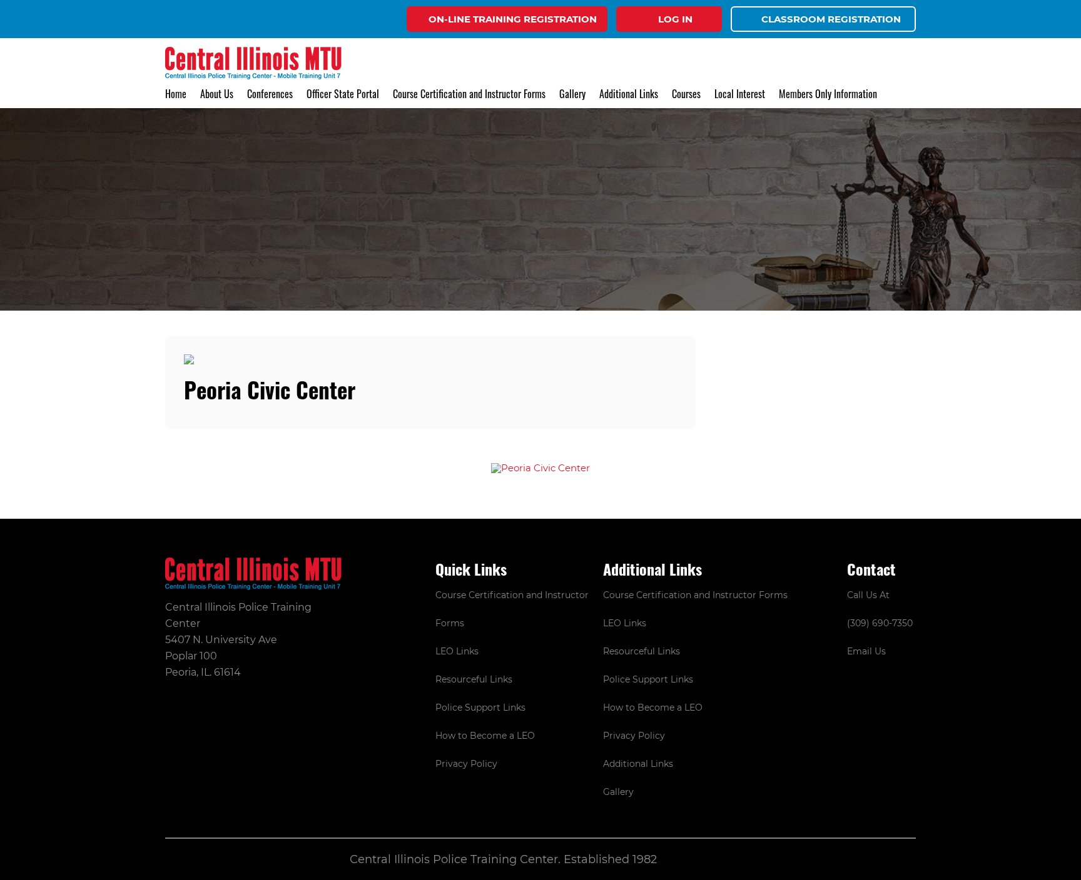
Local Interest (739, 93)
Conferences (270, 93)
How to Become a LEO (485, 735)
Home (175, 93)
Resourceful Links (473, 679)
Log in (675, 19)
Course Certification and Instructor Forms (469, 93)
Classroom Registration (831, 19)
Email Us (866, 651)
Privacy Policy (466, 763)
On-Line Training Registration (513, 19)
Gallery (572, 93)
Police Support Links (480, 707)
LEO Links (457, 651)
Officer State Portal (343, 93)
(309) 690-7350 (880, 623)
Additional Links (638, 763)
